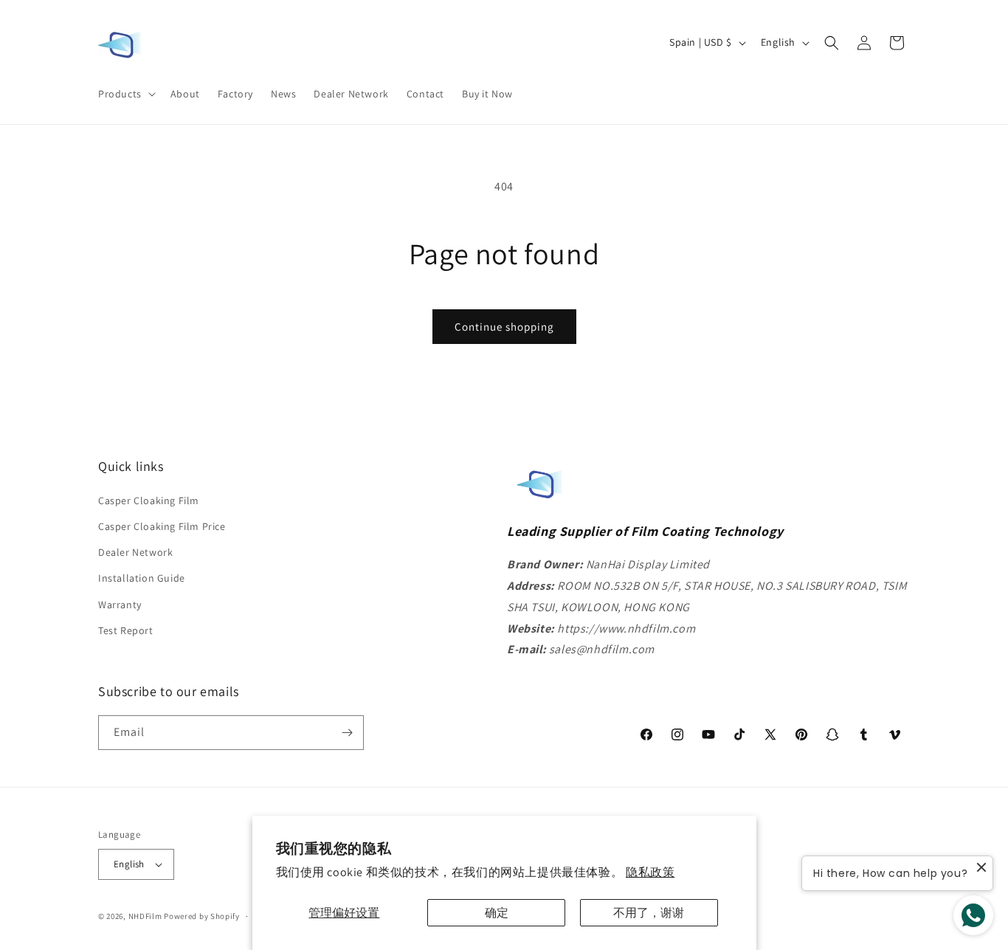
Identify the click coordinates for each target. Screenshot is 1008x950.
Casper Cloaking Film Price (162, 526)
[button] (125, 93)
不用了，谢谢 (648, 912)
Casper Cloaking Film (148, 500)
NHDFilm (145, 916)
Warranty (120, 604)
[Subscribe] (347, 732)
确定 (496, 912)
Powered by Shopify (202, 916)
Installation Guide (141, 578)
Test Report (125, 630)
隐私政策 (650, 872)
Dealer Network (135, 552)
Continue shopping (504, 327)
